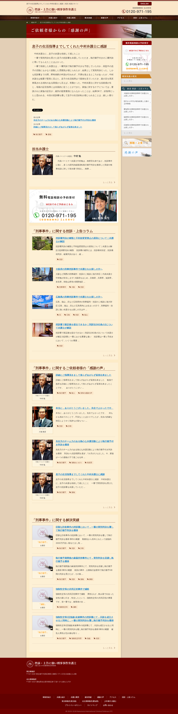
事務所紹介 (35, 18)
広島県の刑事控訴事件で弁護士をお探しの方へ (136, 126)
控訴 (61, 259)
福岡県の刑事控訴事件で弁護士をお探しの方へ (136, 118)
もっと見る (108, 182)
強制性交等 (63, 607)
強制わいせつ (76, 463)
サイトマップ (92, 705)
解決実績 (88, 18)
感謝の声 (104, 18)
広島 (68, 315)
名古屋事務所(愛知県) (90, 701)
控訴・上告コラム (140, 18)
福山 (86, 315)
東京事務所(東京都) (69, 701)
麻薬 (91, 579)
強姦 (88, 638)
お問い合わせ (108, 705)
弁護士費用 (71, 18)
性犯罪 (89, 463)
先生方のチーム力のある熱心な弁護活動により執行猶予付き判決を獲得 (65, 120)
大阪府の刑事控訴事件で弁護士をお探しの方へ (136, 94)
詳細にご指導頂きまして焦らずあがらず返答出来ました (58, 127)
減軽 (74, 607)
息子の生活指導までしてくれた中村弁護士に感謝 (55, 22)
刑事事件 (62, 287)
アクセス (121, 18)
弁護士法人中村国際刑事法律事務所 (52, 10)
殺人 (73, 393)
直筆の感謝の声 (86, 393)
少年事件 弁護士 (110, 701)
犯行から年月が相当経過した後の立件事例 (136, 102)
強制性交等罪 (76, 638)
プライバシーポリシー (73, 705)
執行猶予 (39, 134)
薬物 (49, 134)
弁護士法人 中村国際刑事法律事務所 (52, 664)
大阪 (73, 287)
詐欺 (69, 426)
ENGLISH (145, 3)
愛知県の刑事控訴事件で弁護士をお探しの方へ (136, 110)
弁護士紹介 (53, 18)
